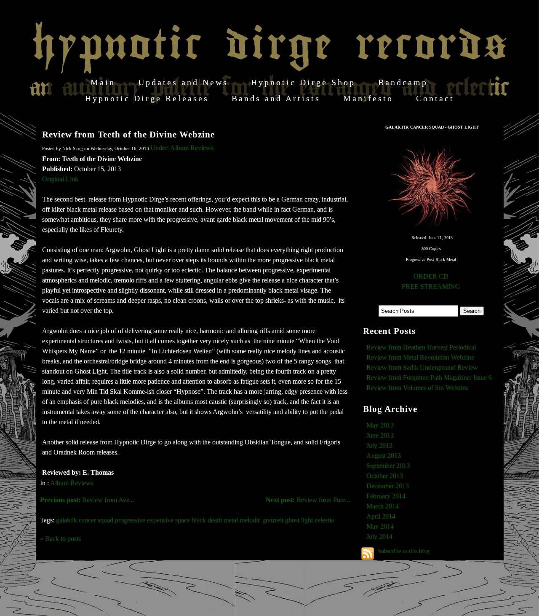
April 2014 (380, 516)
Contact (435, 98)
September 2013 (388, 465)
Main (103, 82)
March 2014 (382, 506)
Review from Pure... (308, 499)
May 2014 (380, 526)
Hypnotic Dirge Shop (303, 82)
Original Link (60, 179)
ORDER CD (431, 276)
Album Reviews (71, 483)
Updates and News (183, 82)
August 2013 (383, 455)
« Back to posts (60, 538)
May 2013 (380, 425)
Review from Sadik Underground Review (422, 367)
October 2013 (384, 475)
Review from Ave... (87, 499)
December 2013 (387, 486)
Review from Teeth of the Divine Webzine (128, 134)
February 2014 (386, 496)
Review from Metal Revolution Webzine (420, 357)
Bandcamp (403, 82)
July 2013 (379, 445)
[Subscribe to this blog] (367, 553)
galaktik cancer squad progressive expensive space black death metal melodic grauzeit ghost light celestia (195, 520)
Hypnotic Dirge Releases (147, 98)
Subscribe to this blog (404, 551)
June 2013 (380, 435)
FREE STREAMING (431, 286)
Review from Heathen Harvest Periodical (421, 347)
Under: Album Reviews (181, 147)
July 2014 (379, 536)
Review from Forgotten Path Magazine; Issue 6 (429, 377)
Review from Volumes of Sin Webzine (417, 387)
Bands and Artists (276, 98)
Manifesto (368, 98)
